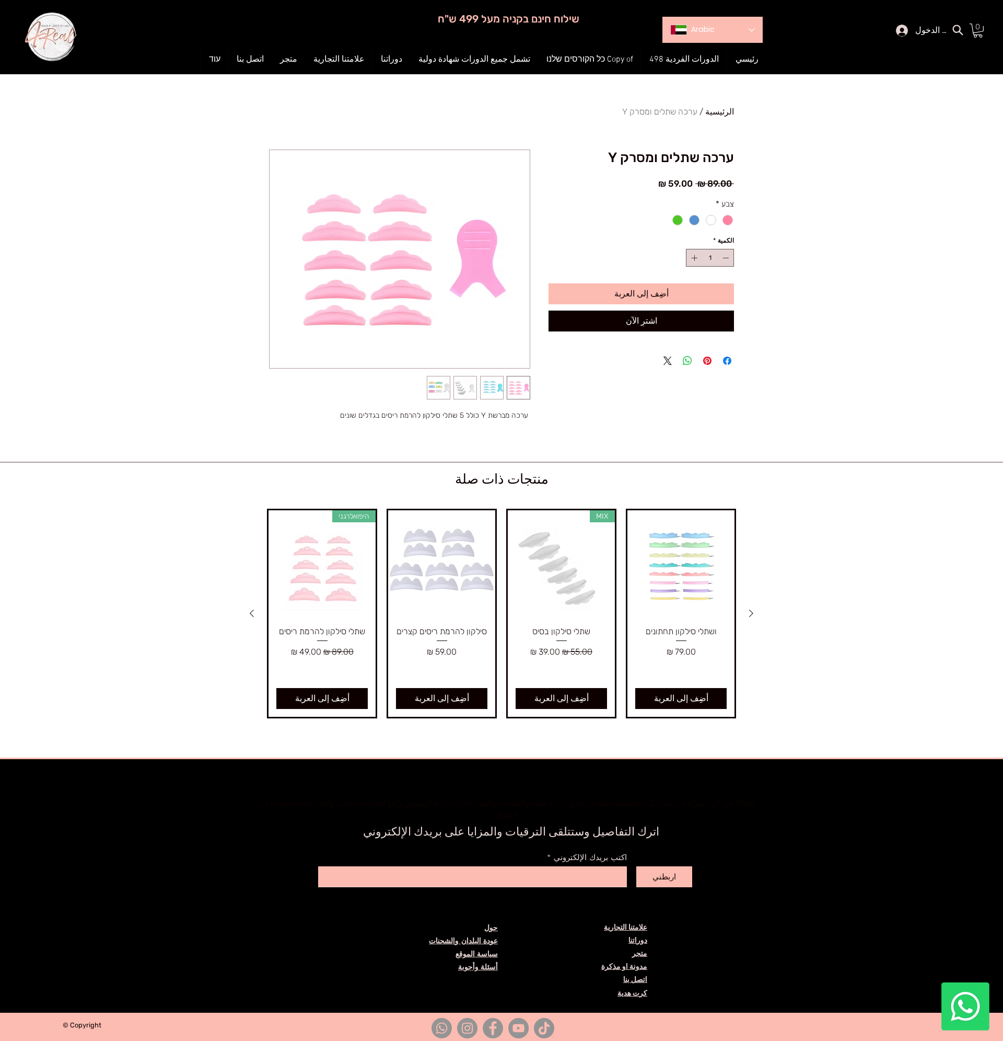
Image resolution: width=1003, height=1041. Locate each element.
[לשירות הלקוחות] (965, 1006)
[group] (501, 613)
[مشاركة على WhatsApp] (687, 360)
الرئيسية (719, 112)
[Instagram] (467, 1028)
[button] (391, 60)
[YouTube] (518, 1028)
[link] (978, 31)
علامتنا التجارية (625, 927)
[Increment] (693, 257)
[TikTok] (544, 1028)
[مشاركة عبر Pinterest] (707, 360)
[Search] (957, 30)
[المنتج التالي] (252, 613)
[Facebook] (493, 1028)
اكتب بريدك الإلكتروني (590, 858)
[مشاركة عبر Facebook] (727, 360)
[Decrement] (726, 257)
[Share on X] (667, 360)
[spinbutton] (710, 257)
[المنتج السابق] (751, 613)
